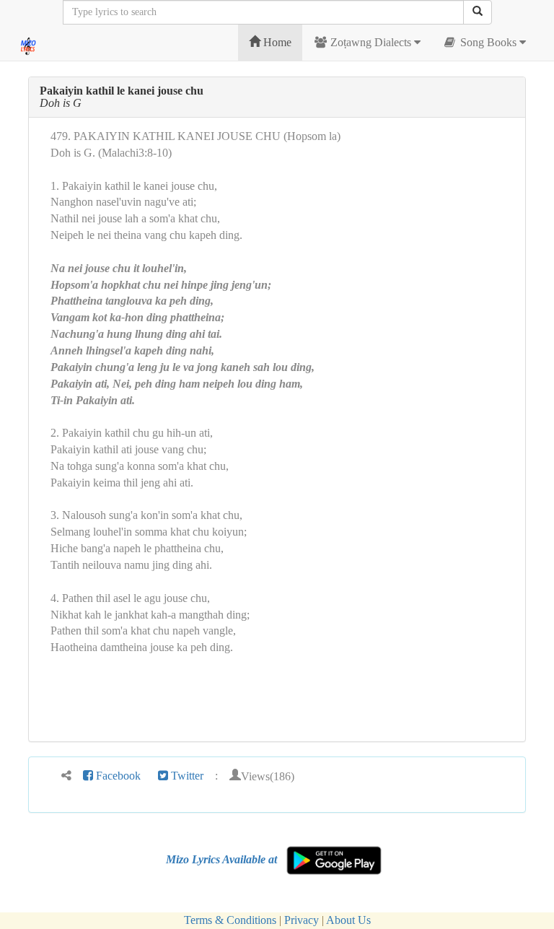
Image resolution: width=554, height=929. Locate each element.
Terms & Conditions (230, 920)
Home (275, 42)
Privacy (301, 920)
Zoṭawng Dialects (370, 42)
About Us (348, 920)
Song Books (488, 42)
